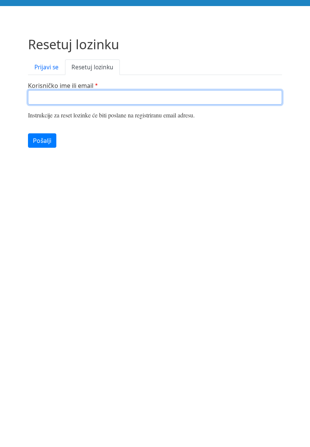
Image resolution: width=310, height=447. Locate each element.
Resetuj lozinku (92, 67)
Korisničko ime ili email (60, 85)
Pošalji (42, 140)
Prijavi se (46, 67)
